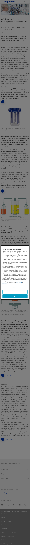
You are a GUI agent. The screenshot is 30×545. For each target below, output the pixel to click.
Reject (15, 291)
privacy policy (19, 282)
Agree (15, 296)
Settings (15, 287)
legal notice (4, 283)
